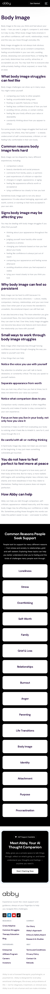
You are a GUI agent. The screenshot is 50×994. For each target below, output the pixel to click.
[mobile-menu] (45, 3)
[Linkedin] (9, 915)
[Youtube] (14, 915)
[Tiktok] (19, 915)
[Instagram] (5, 915)
